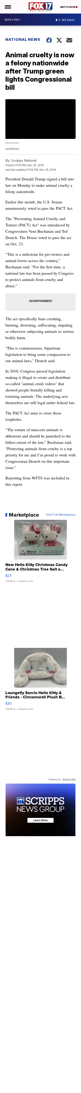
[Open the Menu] (7, 6)
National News (22, 39)
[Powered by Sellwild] (69, 779)
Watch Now (68, 7)
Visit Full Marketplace (61, 514)
